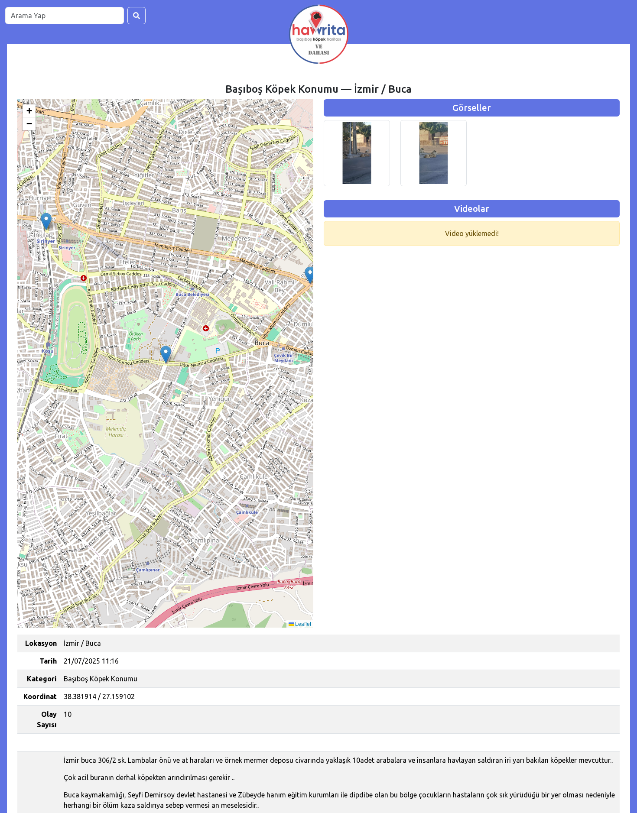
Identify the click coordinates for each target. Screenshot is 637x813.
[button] (46, 221)
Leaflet (302, 623)
